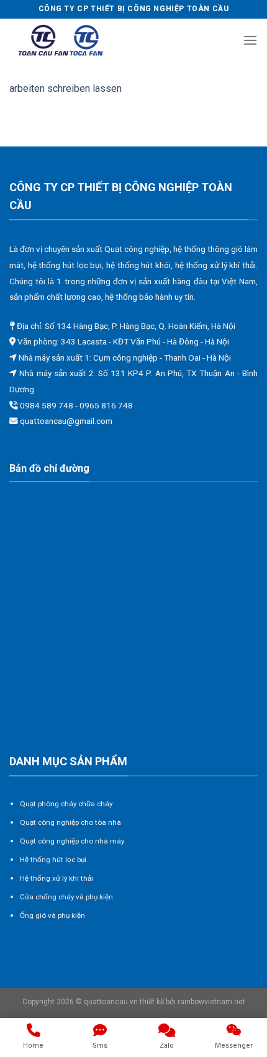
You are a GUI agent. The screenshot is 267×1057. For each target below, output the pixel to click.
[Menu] (250, 40)
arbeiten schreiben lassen (65, 88)
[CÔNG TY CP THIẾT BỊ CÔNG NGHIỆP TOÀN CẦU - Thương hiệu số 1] (60, 40)
